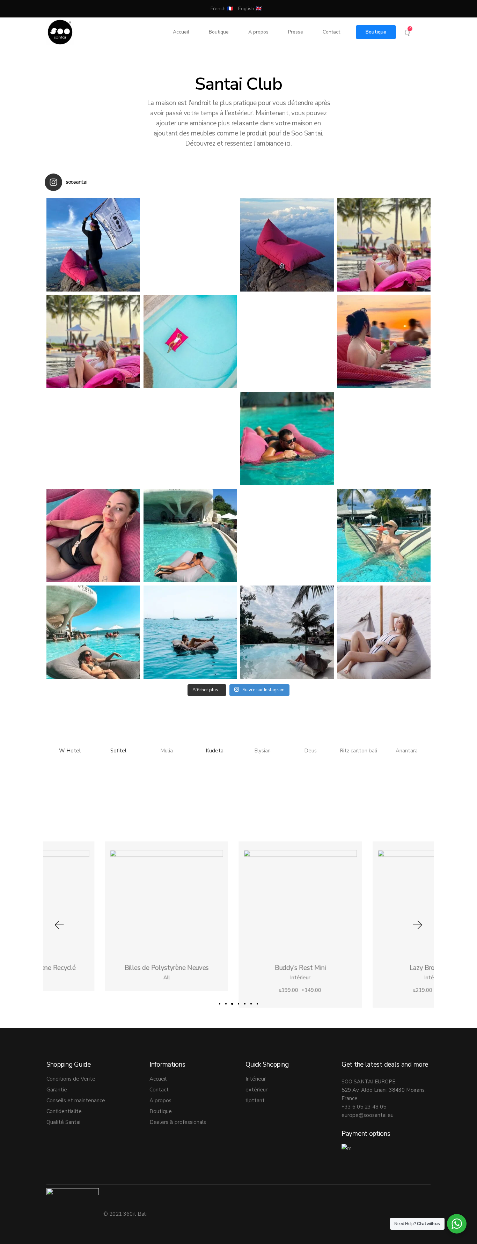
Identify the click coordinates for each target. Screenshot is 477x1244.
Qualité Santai (63, 1122)
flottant (255, 1100)
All (104, 977)
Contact (159, 1089)
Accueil (158, 1078)
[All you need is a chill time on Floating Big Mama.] (287, 438)
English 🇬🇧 (250, 8)
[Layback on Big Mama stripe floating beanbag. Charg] (93, 535)
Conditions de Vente (70, 1078)
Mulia (166, 750)
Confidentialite (64, 1111)
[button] (58, 924)
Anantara (407, 750)
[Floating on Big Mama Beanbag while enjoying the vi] (93, 632)
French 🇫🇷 (222, 8)
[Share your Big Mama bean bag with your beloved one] (287, 535)
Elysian (262, 750)
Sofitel (118, 750)
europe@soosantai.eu (368, 1115)
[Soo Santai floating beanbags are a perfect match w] (287, 342)
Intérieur (238, 977)
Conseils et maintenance (75, 1100)
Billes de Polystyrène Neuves (105, 968)
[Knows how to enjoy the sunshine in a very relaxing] (384, 535)
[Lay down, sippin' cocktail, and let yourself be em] (384, 438)
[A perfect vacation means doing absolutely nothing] (287, 632)
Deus (310, 750)
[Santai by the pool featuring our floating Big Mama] (93, 342)
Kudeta (214, 750)
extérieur (256, 1089)
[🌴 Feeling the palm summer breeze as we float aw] (190, 438)
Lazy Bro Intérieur (372, 968)
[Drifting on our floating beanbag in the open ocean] (190, 632)
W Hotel (70, 750)
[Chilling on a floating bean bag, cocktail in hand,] (384, 342)
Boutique (376, 32)
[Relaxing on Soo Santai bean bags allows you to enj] (384, 245)
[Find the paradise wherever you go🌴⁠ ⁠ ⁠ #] (190, 245)
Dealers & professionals (177, 1122)
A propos (160, 1100)
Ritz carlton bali (358, 750)
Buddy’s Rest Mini (238, 968)
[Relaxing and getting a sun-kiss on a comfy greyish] (384, 632)
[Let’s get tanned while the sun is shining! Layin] (93, 438)
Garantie (56, 1089)
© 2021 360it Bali (125, 1213)
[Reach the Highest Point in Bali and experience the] (93, 245)
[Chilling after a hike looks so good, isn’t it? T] (287, 245)
